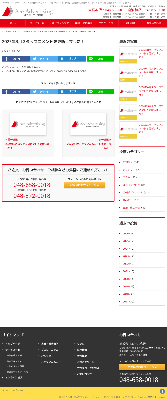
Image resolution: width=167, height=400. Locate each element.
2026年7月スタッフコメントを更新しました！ (151, 72)
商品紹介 (128, 200)
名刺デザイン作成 (132, 192)
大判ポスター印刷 (15, 366)
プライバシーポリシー (12, 390)
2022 (126, 264)
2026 (126, 233)
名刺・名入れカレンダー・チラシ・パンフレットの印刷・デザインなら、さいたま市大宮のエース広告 (116, 396)
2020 (126, 279)
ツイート (44, 59)
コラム (126, 177)
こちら (5, 71)
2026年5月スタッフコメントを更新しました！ (151, 110)
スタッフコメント (12, 67)
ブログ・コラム (107, 23)
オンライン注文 (60, 23)
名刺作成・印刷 (14, 355)
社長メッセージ (85, 362)
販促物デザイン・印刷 (17, 371)
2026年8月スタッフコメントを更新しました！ (151, 53)
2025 (126, 241)
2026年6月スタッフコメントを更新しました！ (151, 91)
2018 (126, 294)
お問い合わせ (153, 23)
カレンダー (129, 170)
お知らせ (51, 31)
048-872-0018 (155, 10)
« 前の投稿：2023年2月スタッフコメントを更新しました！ (27, 144)
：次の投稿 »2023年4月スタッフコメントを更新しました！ (89, 144)
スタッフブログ (131, 185)
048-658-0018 (115, 10)
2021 (126, 271)
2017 (126, 301)
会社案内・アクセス (88, 368)
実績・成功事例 (83, 23)
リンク (80, 343)
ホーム (13, 23)
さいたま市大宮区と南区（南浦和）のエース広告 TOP (24, 31)
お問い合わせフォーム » (84, 185)
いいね (16, 59)
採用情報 (82, 349)
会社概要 (130, 23)
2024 (126, 248)
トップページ (12, 343)
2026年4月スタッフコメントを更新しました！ (151, 128)
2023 (126, 256)
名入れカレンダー (15, 360)
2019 (126, 286)
